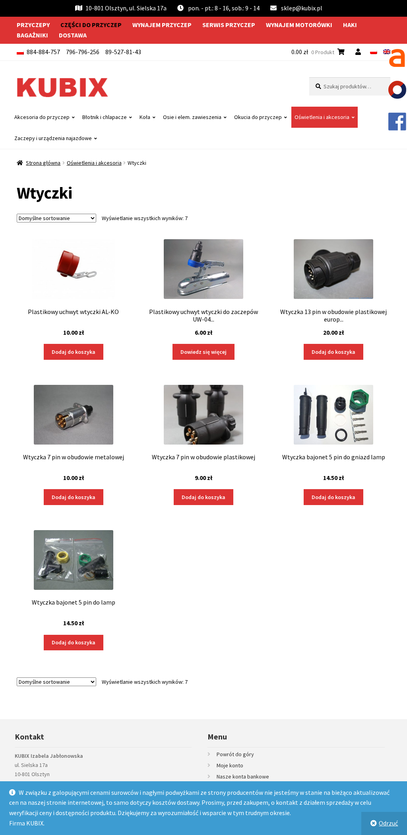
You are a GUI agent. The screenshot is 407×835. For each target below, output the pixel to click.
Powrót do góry (235, 754)
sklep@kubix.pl (301, 8)
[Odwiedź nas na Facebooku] (397, 121)
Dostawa (73, 35)
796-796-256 (82, 52)
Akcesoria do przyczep (42, 117)
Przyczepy (33, 25)
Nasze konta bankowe (243, 776)
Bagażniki (32, 35)
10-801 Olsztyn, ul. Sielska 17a (126, 8)
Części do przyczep (91, 25)
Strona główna (43, 162)
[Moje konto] (359, 52)
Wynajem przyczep (162, 25)
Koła (145, 117)
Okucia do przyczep (258, 117)
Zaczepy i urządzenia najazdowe (53, 138)
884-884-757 (43, 52)
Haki (350, 25)
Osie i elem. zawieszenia (192, 117)
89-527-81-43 (123, 52)
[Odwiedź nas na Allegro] (397, 58)
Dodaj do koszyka (73, 351)
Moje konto (230, 765)
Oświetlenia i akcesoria (322, 117)
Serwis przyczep (228, 25)
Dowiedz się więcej (203, 351)
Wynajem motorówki (299, 25)
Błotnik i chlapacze (104, 117)
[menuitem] (373, 51)
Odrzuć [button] (388, 823)
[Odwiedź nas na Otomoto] (397, 89)
